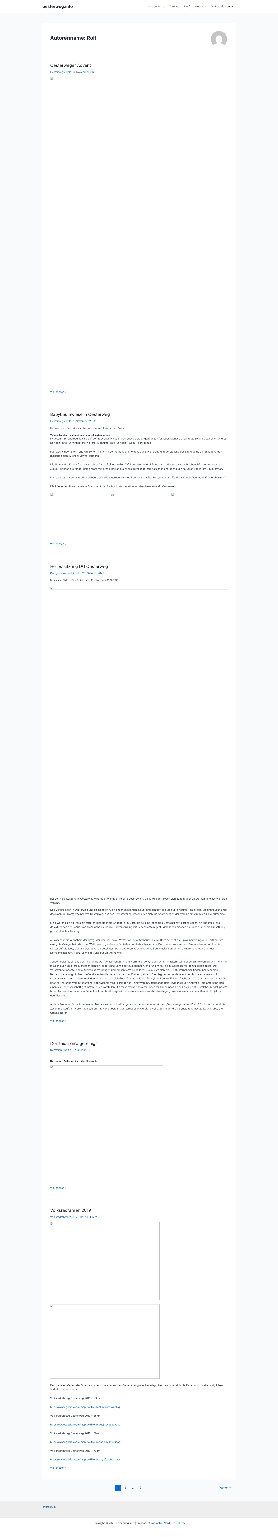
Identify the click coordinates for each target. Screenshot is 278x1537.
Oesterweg (154, 6)
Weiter (225, 1487)
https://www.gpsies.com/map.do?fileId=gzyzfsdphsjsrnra (85, 1459)
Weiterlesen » (58, 391)
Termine (174, 6)
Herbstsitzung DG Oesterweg (79, 566)
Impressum (49, 1506)
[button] (162, 6)
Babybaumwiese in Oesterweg (80, 414)
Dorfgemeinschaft (195, 6)
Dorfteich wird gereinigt (73, 1043)
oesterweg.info (57, 6)
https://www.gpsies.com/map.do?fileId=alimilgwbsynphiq (85, 1407)
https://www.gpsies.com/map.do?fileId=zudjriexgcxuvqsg (85, 1424)
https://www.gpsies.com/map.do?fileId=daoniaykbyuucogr (85, 1442)
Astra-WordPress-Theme (171, 1523)
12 (139, 1487)
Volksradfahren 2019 (70, 1210)
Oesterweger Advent (70, 65)
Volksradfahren (220, 6)
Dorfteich (56, 1049)
